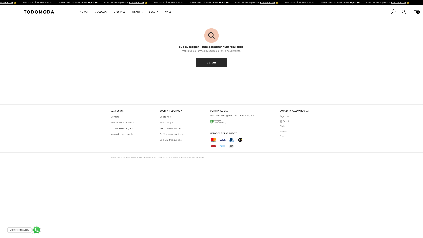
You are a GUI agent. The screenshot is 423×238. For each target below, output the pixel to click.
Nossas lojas (166, 122)
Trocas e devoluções (122, 128)
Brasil (286, 121)
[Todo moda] (38, 12)
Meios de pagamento (122, 134)
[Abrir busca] (393, 11)
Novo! (84, 11)
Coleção (101, 11)
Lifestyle (119, 11)
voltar (211, 62)
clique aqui (134, 2)
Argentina (285, 116)
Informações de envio (122, 122)
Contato (115, 116)
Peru (282, 136)
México (283, 131)
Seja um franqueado (171, 140)
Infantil (137, 11)
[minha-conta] (404, 12)
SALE (168, 11)
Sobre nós (165, 116)
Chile (282, 126)
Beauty (153, 11)
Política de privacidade (172, 134)
